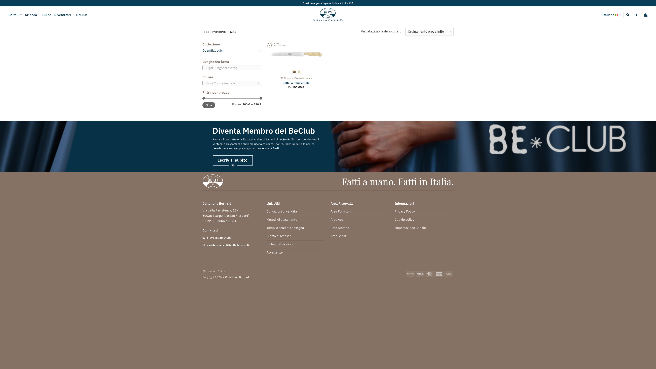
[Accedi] (636, 15)
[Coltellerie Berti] (328, 14)
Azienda (31, 15)
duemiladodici (303, 78)
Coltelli (14, 15)
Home (205, 31)
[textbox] (231, 67)
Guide (46, 15)
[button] (627, 14)
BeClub (81, 15)
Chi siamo (208, 271)
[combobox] (231, 67)
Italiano (608, 15)
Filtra (209, 105)
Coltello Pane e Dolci (296, 83)
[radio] (294, 72)
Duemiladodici (213, 50)
